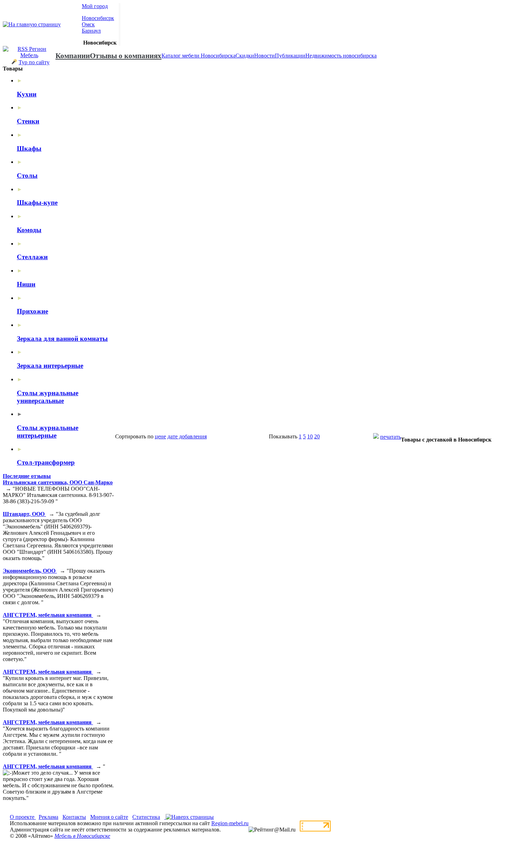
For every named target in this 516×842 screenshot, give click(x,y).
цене (160, 436)
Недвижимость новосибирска (341, 56)
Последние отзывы (27, 476)
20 (317, 436)
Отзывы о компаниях (125, 56)
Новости (264, 56)
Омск (88, 24)
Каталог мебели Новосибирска (198, 56)
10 (310, 436)
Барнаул (91, 31)
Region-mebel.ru (230, 823)
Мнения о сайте (109, 817)
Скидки (245, 56)
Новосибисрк (98, 18)
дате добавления (187, 436)
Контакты (74, 817)
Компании (72, 56)
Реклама (48, 817)
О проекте (23, 817)
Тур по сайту (34, 62)
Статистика (146, 817)
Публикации (290, 56)
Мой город (95, 6)
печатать (390, 437)
